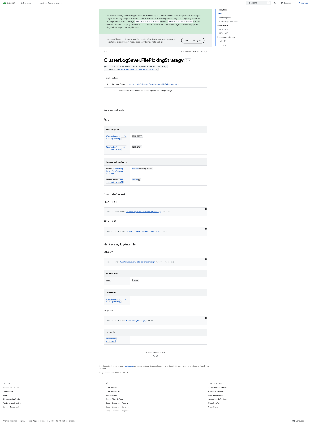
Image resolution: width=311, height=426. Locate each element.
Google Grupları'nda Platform (117, 403)
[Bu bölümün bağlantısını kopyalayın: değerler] (115, 310)
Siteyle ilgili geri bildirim (65, 421)
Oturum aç (303, 3)
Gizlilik (51, 421)
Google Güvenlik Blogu (114, 399)
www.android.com (215, 395)
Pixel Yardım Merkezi (216, 391)
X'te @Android (111, 387)
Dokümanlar (26, 3)
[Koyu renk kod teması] (205, 209)
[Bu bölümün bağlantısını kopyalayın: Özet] (112, 120)
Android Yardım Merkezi (217, 387)
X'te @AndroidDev (113, 391)
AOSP (106, 51)
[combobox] (258, 3)
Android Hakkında (10, 421)
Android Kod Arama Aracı (51, 3)
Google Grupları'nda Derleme (117, 407)
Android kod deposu (11, 387)
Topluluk (22, 421)
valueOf (135, 168)
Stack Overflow (214, 403)
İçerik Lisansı (129, 366)
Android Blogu (111, 395)
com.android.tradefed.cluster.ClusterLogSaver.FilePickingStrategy (151, 84)
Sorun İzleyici (213, 407)
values (135, 180)
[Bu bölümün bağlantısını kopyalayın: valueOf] (115, 252)
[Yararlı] (202, 51)
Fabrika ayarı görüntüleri (12, 403)
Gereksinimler (8, 391)
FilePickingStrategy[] (114, 181)
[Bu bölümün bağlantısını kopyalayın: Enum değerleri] (127, 194)
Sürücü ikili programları (12, 407)
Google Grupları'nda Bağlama (117, 411)
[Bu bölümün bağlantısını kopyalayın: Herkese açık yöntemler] (139, 244)
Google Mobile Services (217, 399)
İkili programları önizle (11, 399)
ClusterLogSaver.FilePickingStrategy (137, 69)
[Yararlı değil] (205, 51)
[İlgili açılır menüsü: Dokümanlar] (34, 3)
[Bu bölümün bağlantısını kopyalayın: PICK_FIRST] (119, 202)
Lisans (44, 421)
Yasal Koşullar (33, 421)
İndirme (6, 395)
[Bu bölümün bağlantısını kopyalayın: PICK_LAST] (118, 221)
